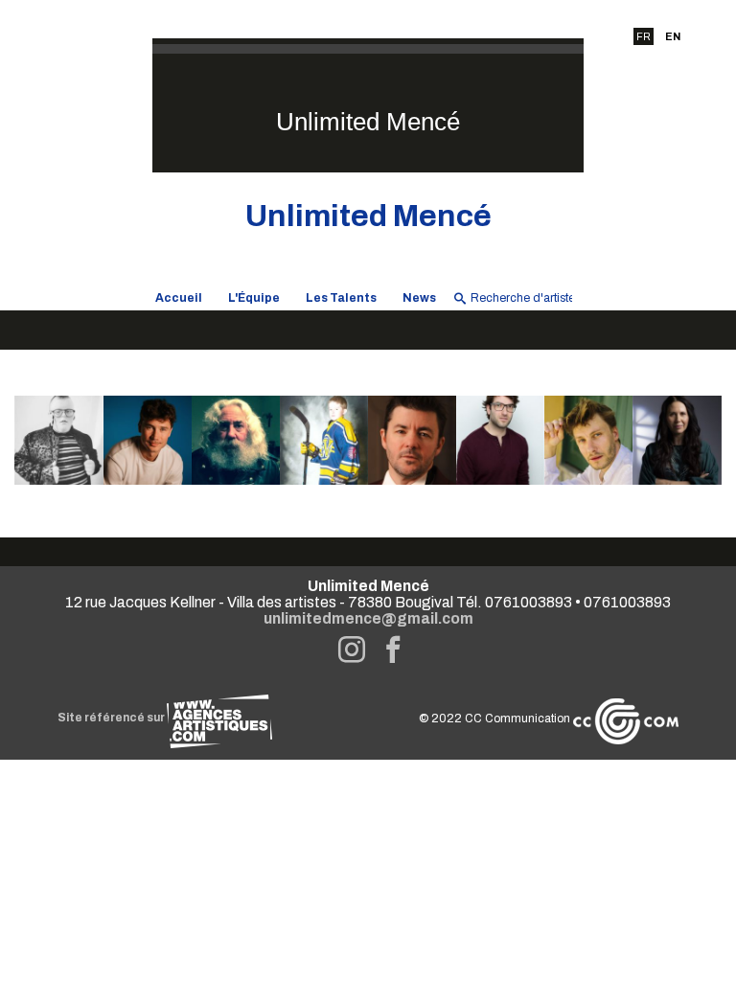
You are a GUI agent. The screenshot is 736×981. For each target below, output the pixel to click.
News (419, 298)
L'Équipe (254, 298)
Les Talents (341, 298)
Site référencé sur (112, 717)
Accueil (178, 298)
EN (672, 36)
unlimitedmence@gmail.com (368, 618)
